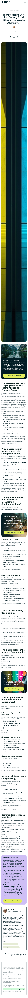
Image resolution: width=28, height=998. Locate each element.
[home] (5, 2)
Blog (8, 953)
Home (3, 953)
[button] (25, 2)
